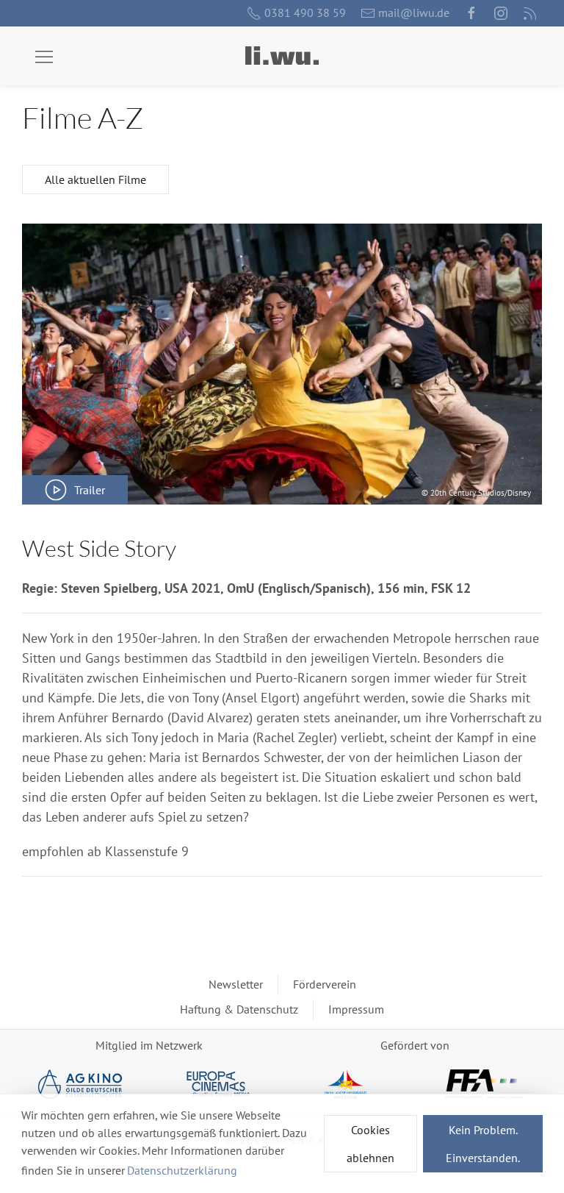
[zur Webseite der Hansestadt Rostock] (345, 1084)
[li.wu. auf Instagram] (501, 13)
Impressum (356, 1009)
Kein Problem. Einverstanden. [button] (483, 1143)
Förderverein (324, 984)
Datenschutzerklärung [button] (182, 1170)
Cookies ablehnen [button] (370, 1143)
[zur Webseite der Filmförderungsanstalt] (483, 1084)
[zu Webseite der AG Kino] (80, 1084)
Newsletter (236, 984)
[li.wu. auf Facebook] (471, 13)
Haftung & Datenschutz (239, 1009)
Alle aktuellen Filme (95, 179)
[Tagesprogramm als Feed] (530, 13)
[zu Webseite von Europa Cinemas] (218, 1084)
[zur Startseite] (282, 55)
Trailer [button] (89, 489)
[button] (44, 57)
